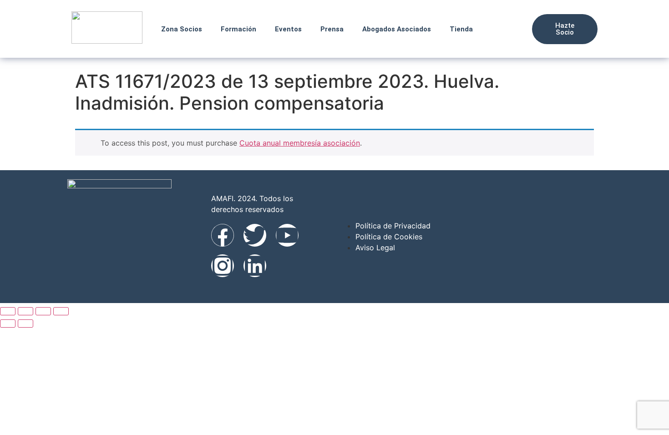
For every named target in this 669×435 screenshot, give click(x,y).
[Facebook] (222, 235)
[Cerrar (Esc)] (61, 311)
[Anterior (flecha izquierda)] (7, 323)
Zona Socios (181, 29)
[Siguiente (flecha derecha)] (25, 323)
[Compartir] (43, 311)
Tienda (461, 29)
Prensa (332, 29)
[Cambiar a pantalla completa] (25, 311)
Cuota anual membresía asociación (299, 142)
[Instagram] (222, 265)
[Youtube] (287, 235)
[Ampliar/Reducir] (7, 311)
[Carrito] (514, 29)
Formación (238, 29)
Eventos (288, 29)
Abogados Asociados (396, 29)
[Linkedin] (254, 265)
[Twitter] (254, 235)
